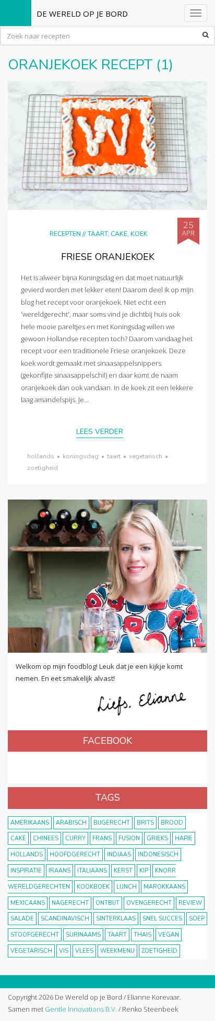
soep (197, 919)
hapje (184, 838)
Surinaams (83, 935)
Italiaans (92, 871)
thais (142, 935)
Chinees (45, 838)
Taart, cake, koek (118, 233)
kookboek (93, 887)
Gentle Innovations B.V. (81, 1009)
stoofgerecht (34, 935)
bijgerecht (111, 823)
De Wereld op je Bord (82, 13)
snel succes (162, 919)
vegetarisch (145, 456)
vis (63, 951)
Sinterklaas (116, 919)
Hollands (40, 456)
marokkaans (164, 887)
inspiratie (26, 871)
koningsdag (81, 456)
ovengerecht (149, 903)
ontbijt (107, 903)
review (190, 903)
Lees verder (99, 432)
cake (18, 838)
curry (75, 838)
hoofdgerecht (75, 854)
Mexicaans (27, 903)
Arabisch (71, 823)
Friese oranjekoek (107, 257)
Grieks (157, 838)
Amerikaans (29, 823)
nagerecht (70, 903)
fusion (129, 838)
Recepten (65, 233)
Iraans (59, 871)
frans (102, 838)
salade (22, 919)
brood (172, 823)
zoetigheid (42, 468)
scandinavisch (65, 919)
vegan (168, 935)
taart (114, 456)
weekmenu (117, 951)
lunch (126, 887)
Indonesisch (158, 854)
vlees (84, 951)
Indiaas (119, 854)
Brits (145, 823)
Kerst (123, 871)
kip (143, 871)
